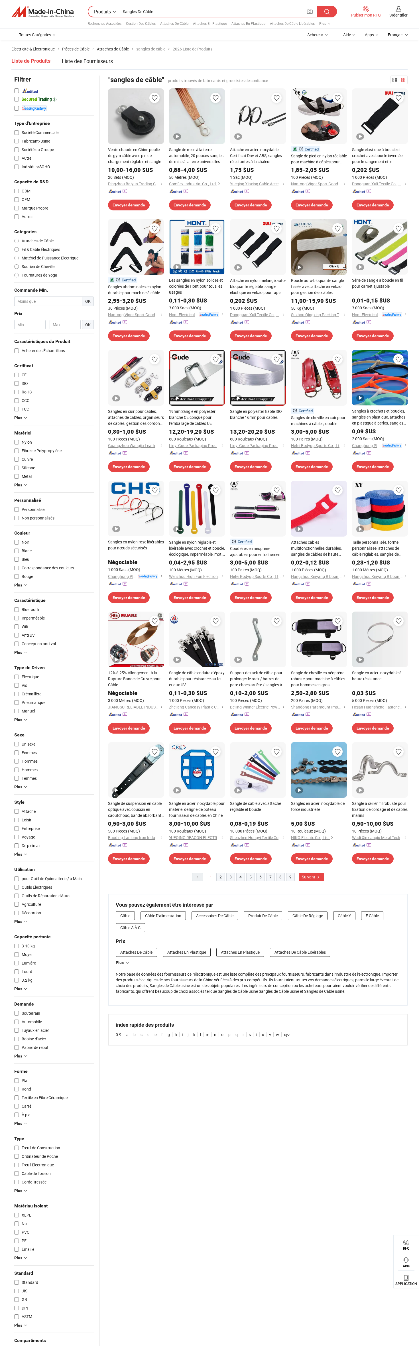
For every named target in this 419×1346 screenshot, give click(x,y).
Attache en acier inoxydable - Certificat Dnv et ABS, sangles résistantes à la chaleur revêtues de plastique (256, 156)
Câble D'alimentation (163, 915)
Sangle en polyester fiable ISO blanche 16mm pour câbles (256, 414)
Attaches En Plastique (210, 23)
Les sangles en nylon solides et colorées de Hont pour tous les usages (196, 286)
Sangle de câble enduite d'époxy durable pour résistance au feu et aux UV (197, 678)
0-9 (118, 1034)
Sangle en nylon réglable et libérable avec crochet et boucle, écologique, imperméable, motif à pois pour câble (197, 548)
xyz (287, 1034)
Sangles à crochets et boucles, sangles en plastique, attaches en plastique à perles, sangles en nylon (378, 417)
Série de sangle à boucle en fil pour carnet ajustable (377, 283)
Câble (125, 915)
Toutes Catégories (35, 34)
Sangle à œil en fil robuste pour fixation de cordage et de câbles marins (380, 809)
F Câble (372, 915)
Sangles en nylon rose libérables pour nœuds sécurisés (136, 545)
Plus (120, 962)
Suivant (309, 877)
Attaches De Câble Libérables (292, 23)
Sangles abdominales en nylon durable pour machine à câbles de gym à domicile (135, 290)
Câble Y (344, 915)
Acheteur (315, 34)
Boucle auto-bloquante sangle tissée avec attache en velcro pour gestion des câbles (317, 286)
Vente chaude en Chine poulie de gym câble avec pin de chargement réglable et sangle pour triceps (134, 156)
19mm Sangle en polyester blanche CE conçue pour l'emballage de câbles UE (192, 417)
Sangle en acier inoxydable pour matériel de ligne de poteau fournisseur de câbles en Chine (197, 809)
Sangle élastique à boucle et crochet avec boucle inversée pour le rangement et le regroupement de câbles (377, 156)
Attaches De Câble (174, 23)
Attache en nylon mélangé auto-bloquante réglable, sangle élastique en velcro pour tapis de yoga (258, 286)
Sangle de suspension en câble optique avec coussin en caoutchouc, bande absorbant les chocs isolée (135, 809)
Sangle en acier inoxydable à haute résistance (377, 675)
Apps (369, 34)
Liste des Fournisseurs (87, 61)
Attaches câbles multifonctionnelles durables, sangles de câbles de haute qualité (316, 548)
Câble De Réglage (307, 915)
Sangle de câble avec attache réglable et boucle (255, 806)
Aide (347, 34)
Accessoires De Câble (214, 915)
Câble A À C (130, 927)
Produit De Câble (263, 915)
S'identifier (398, 15)
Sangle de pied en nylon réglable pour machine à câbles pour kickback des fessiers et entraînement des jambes (319, 159)
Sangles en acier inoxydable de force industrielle (318, 806)
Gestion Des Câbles (141, 23)
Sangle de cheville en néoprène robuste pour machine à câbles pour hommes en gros (318, 678)
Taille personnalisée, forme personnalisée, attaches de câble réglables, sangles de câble (375, 548)
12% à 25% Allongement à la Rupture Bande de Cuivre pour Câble (134, 678)
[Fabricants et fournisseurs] (42, 12)
